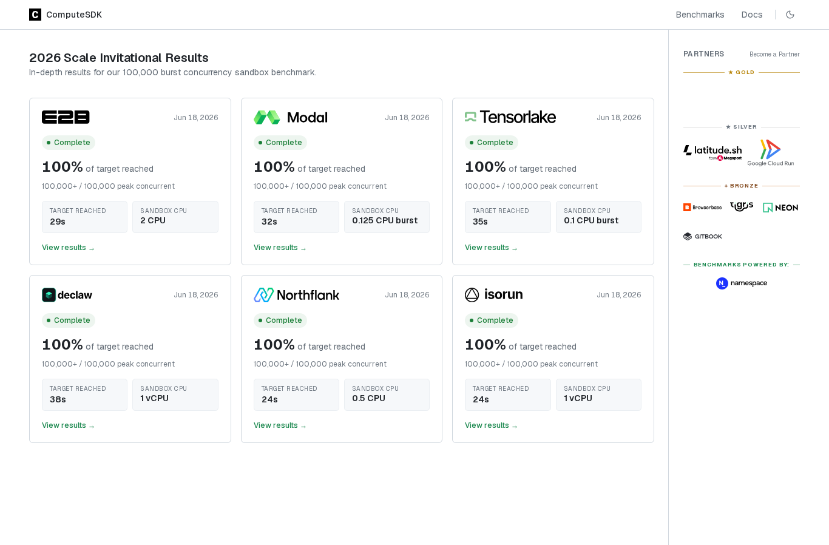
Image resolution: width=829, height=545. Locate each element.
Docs (752, 14)
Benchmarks (700, 14)
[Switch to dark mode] (790, 14)
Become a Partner (774, 54)
